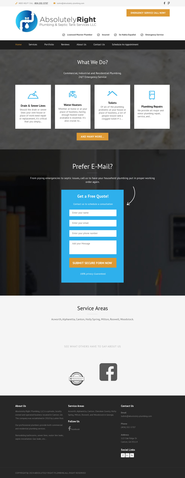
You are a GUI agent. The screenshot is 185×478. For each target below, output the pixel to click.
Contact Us (99, 44)
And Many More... (92, 136)
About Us (81, 44)
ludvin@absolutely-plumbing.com (70, 3)
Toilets (112, 103)
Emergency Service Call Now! (148, 12)
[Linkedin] (132, 455)
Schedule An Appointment (125, 44)
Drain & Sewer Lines (33, 105)
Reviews (65, 44)
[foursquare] (169, 3)
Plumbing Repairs (152, 106)
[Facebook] (123, 455)
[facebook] (164, 3)
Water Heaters (73, 105)
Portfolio (49, 44)
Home (18, 44)
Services (33, 44)
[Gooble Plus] (127, 455)
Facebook (75, 429)
